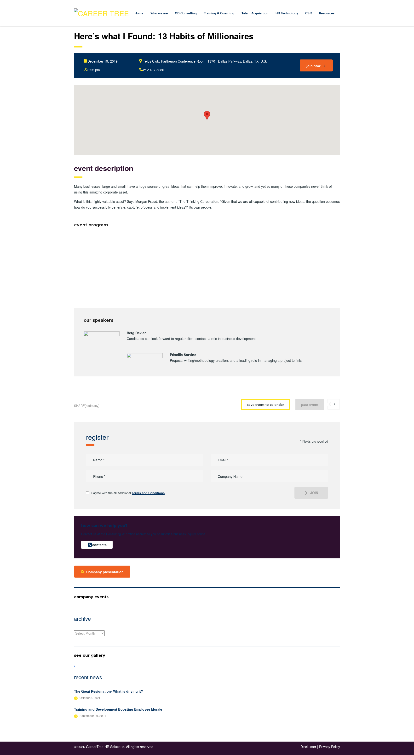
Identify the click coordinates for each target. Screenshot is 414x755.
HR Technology (287, 13)
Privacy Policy (329, 746)
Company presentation (105, 571)
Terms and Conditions (148, 493)
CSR (308, 13)
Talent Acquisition (255, 13)
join (314, 492)
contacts (99, 544)
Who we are (159, 13)
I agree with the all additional (128, 493)
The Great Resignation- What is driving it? (108, 691)
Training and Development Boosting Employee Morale (118, 709)
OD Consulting (186, 13)
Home (139, 13)
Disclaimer (308, 746)
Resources (326, 13)
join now (313, 65)
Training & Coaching (219, 13)
